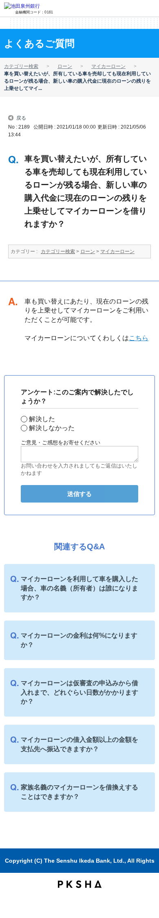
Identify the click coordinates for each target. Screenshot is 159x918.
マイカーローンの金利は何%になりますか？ (79, 640)
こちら (138, 337)
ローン (64, 66)
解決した (42, 418)
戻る (21, 117)
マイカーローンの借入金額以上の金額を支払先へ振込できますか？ (79, 744)
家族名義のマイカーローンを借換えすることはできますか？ (79, 792)
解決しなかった (52, 427)
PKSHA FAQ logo (80, 884)
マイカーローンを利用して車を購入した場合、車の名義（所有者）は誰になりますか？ (79, 588)
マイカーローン (108, 66)
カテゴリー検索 (21, 66)
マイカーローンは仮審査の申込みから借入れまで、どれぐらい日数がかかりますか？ (79, 692)
